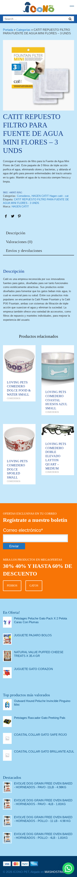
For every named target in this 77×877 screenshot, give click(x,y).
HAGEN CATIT (20, 206)
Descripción (15, 233)
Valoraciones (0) (19, 242)
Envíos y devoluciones (24, 250)
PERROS (12, 585)
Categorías (23, 29)
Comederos (23, 195)
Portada (8, 29)
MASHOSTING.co (57, 871)
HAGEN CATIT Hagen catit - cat (50, 195)
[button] (68, 868)
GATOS (33, 585)
